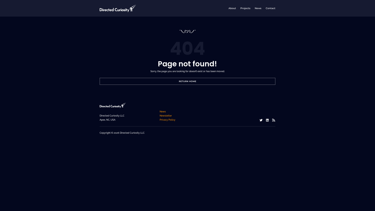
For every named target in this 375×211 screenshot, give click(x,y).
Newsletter (166, 115)
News (163, 111)
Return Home (187, 81)
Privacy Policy (167, 119)
